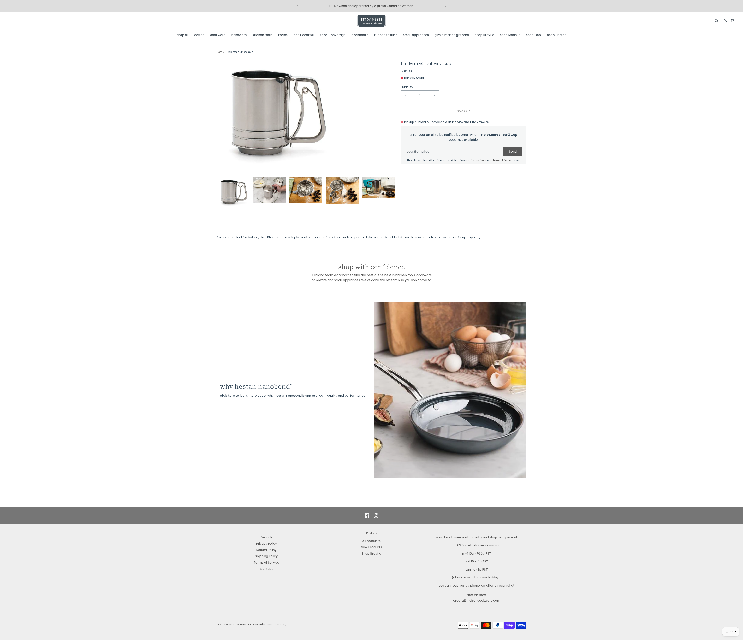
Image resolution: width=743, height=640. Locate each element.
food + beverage (333, 35)
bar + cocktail (303, 35)
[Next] (445, 6)
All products (371, 541)
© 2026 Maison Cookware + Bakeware (239, 624)
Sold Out (463, 111)
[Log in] (725, 20)
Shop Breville (371, 553)
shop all (182, 35)
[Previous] (297, 6)
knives (283, 35)
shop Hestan (556, 35)
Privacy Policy (479, 160)
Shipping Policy (266, 556)
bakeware (239, 35)
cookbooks (359, 35)
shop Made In (510, 35)
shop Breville (484, 35)
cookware (217, 35)
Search (266, 537)
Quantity (407, 87)
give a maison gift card (452, 35)
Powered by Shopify (274, 624)
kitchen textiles (385, 35)
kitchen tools (262, 35)
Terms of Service (502, 160)
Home (220, 52)
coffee (199, 35)
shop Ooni (533, 35)
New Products (371, 547)
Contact (266, 569)
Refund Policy (266, 550)
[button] (233, 192)
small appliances (416, 35)
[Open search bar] (716, 20)
